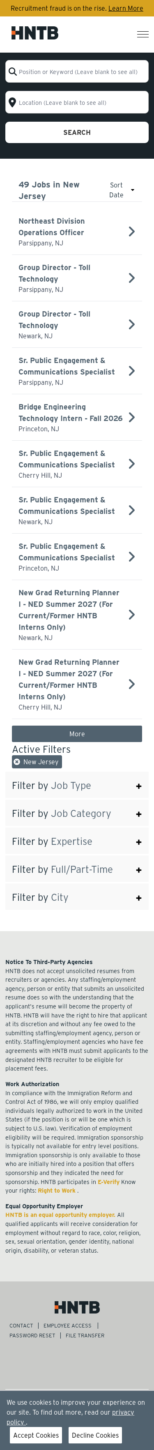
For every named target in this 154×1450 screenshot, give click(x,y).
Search (77, 132)
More (77, 733)
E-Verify (109, 1181)
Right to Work (57, 1190)
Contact (21, 1325)
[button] (77, 784)
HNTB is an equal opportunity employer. (61, 1214)
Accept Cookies (36, 1435)
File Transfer (86, 1335)
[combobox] (77, 71)
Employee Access (68, 1325)
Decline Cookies (95, 1435)
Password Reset (32, 1335)
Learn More (125, 8)
